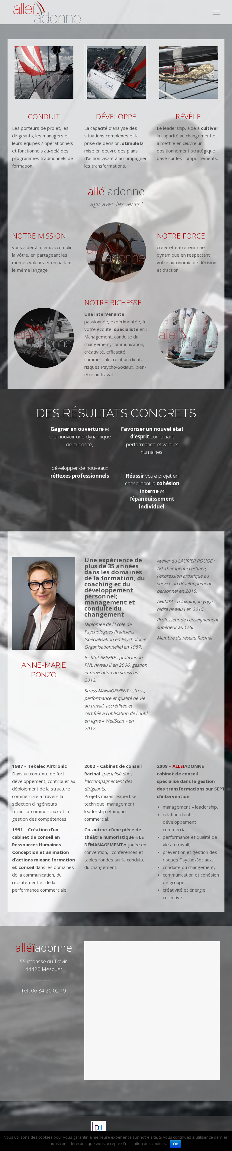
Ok (175, 1144)
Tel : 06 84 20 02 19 (43, 990)
